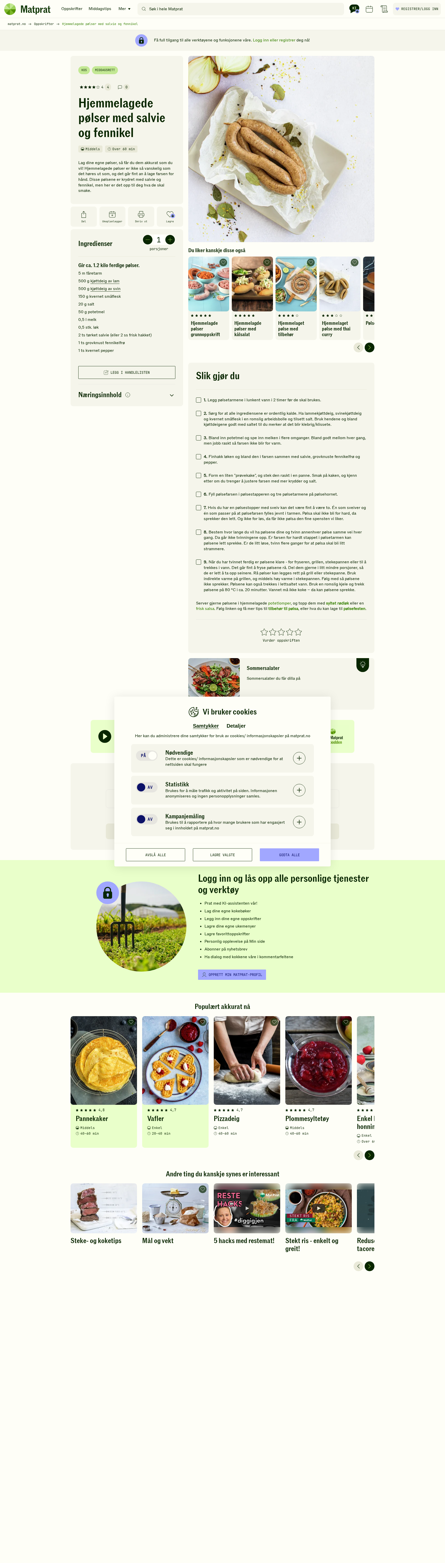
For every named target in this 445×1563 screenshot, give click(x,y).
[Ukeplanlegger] (369, 9)
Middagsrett (105, 70)
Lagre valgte (222, 854)
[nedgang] (147, 239)
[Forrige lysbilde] (358, 347)
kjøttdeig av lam (104, 281)
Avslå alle (155, 854)
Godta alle (289, 854)
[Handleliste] (384, 9)
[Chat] (354, 9)
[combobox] (242, 9)
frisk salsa (205, 608)
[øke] (170, 239)
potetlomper (279, 603)
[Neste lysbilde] (369, 347)
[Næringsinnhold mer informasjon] (127, 395)
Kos (84, 70)
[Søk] (144, 9)
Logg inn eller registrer (274, 40)
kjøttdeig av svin (105, 289)
